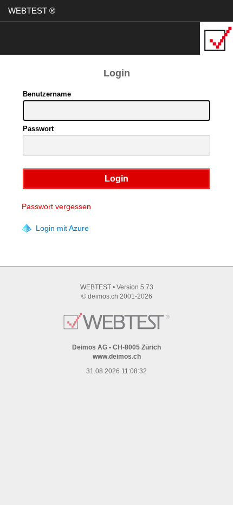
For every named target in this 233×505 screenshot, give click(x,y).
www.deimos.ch (117, 356)
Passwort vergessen (56, 206)
